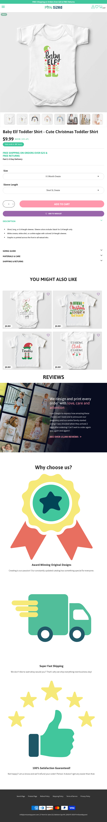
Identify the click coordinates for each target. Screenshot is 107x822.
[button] (62, 203)
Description (9, 221)
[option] (53, 65)
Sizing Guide (9, 251)
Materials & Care (11, 256)
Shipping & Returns (13, 261)
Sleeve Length (10, 184)
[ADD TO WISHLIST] (48, 294)
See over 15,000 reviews (64, 436)
